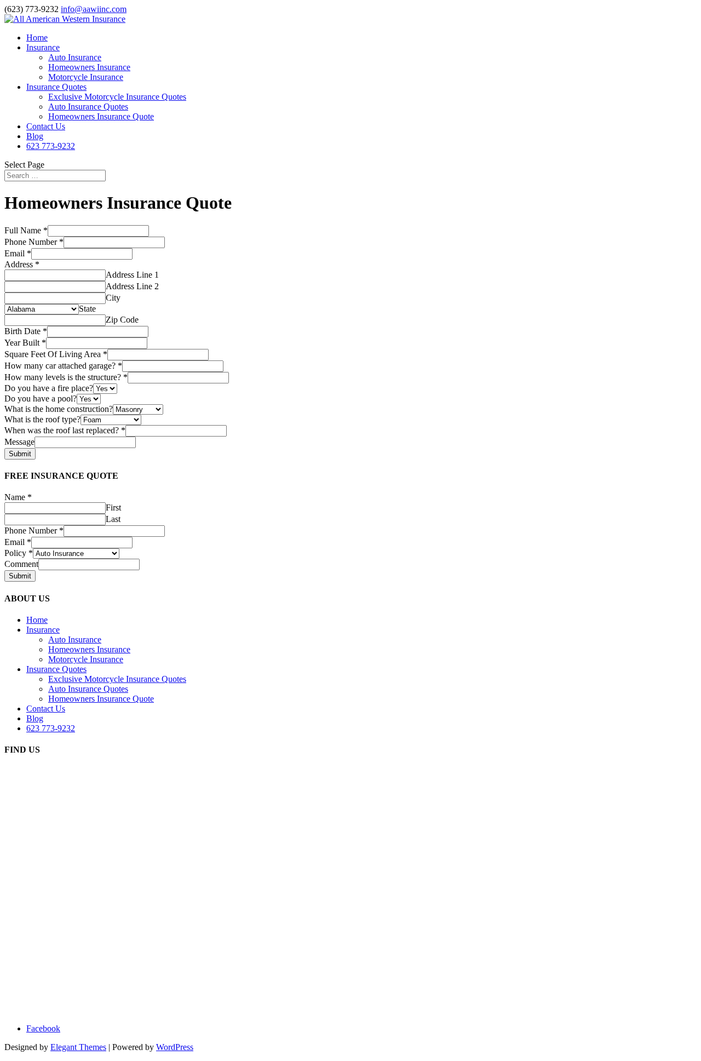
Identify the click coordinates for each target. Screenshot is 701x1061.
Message (19, 441)
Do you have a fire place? (48, 388)
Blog (34, 136)
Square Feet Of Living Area (55, 354)
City (113, 297)
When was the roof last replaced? (64, 430)
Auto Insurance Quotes (88, 106)
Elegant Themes (78, 1047)
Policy (18, 553)
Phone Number (34, 241)
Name (18, 497)
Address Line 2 (132, 286)
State (87, 308)
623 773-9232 (50, 146)
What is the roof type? (42, 419)
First (113, 507)
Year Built (25, 342)
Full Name (26, 230)
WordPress (174, 1047)
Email (17, 253)
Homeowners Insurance (89, 67)
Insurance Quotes (56, 86)
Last (113, 519)
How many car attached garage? (63, 365)
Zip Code (122, 319)
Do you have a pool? (40, 398)
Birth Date (25, 331)
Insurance (43, 47)
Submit (20, 454)
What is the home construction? (58, 409)
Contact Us (45, 126)
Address (21, 264)
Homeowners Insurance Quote (101, 116)
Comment (21, 564)
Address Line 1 (132, 274)
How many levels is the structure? (66, 377)
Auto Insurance (74, 57)
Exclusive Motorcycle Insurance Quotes (117, 96)
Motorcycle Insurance (85, 77)
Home (37, 37)
